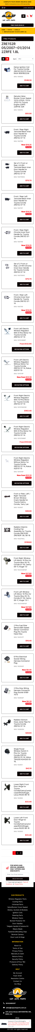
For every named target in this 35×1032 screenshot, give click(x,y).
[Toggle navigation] (23, 16)
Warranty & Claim (17, 954)
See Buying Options (21, 349)
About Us (17, 945)
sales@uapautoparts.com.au (16, 1008)
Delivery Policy (17, 965)
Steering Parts (17, 915)
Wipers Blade (17, 929)
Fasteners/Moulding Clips (17, 932)
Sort (14, 59)
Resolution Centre (17, 978)
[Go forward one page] (21, 853)
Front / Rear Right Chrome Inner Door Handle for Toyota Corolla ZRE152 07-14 (22, 234)
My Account (17, 973)
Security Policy (17, 959)
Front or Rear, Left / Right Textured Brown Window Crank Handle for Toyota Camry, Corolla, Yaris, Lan (22, 499)
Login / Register (28, 8)
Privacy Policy (19, 884)
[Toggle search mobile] (26, 16)
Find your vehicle (17, 25)
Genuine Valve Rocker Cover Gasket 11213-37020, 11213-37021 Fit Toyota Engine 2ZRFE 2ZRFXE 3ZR (22, 101)
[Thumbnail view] (3, 59)
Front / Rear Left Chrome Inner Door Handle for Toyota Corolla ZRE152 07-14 (22, 299)
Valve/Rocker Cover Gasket (17, 907)
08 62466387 (11, 1003)
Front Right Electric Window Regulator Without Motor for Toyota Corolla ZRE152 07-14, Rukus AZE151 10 (22, 463)
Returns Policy (17, 956)
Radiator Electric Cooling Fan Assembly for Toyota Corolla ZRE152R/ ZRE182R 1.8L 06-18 (22, 531)
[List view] (7, 59)
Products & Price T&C (17, 962)
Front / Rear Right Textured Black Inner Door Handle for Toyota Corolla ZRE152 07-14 (22, 133)
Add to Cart (24, 85)
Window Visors (17, 918)
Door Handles (17, 923)
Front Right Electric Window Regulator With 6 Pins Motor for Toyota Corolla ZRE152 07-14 (23, 431)
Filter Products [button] (10, 39)
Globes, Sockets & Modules (17, 910)
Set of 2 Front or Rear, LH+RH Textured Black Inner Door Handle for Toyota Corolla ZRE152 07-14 (22, 168)
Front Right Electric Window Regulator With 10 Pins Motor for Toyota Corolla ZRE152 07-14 (22, 399)
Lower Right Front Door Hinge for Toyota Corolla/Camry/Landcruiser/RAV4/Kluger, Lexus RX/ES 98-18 (22, 789)
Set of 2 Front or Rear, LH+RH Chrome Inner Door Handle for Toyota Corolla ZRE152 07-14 (22, 268)
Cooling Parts (17, 902)
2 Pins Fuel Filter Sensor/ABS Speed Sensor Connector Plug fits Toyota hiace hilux (21, 629)
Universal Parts (17, 904)
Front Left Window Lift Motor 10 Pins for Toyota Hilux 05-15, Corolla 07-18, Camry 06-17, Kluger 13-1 (22, 596)
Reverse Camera (17, 934)
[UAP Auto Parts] (8, 16)
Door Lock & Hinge (17, 937)
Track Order (17, 976)
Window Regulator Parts (17, 899)
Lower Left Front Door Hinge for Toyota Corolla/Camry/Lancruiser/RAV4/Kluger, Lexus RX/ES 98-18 (22, 823)
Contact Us (17, 981)
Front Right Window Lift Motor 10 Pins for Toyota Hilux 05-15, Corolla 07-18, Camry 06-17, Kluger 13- (22, 562)
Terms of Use (17, 948)
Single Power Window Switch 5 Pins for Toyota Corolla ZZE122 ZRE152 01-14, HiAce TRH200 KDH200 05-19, (22, 755)
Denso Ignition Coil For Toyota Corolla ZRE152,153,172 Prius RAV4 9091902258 (22, 70)
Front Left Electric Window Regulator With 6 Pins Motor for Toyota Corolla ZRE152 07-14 (23, 333)
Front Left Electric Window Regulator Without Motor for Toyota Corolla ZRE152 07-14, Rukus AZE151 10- (22, 365)
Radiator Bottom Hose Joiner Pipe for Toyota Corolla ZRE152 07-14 (22, 723)
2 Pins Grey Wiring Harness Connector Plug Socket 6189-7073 (22, 691)
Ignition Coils (17, 913)
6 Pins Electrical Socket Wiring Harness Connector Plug (22, 660)
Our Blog (17, 984)
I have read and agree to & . (17, 883)
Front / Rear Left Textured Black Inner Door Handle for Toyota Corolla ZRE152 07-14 (22, 200)
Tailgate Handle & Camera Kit (17, 926)
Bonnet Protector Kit (17, 921)
